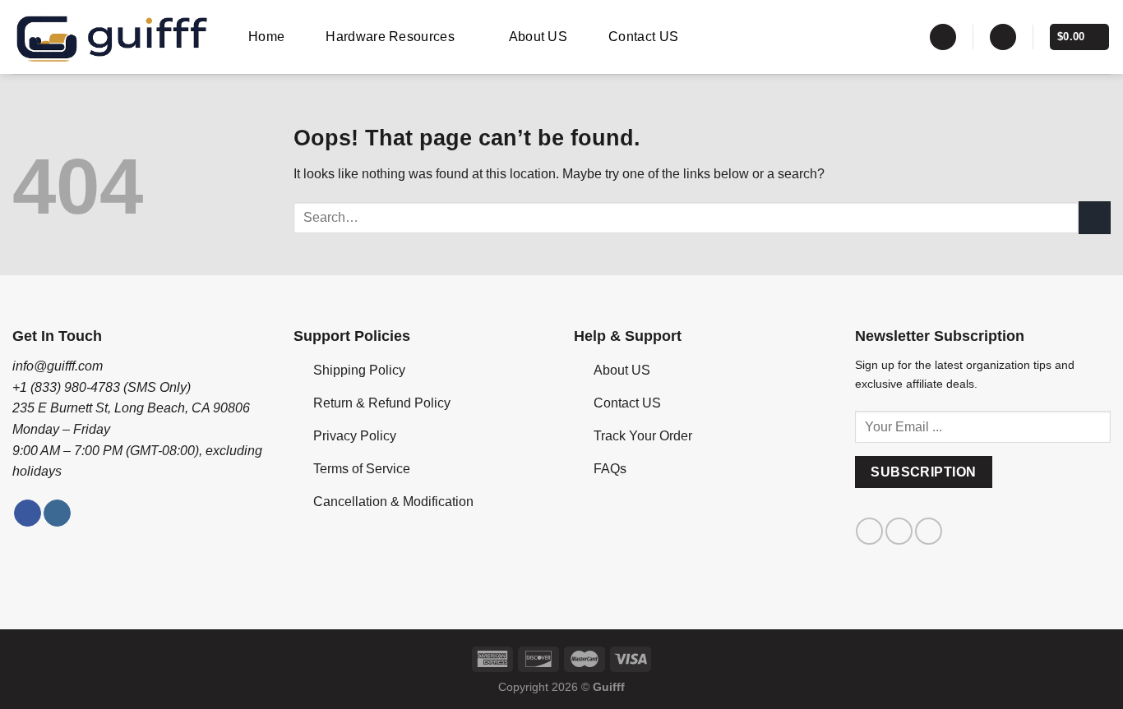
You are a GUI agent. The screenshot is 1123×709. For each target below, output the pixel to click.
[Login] (1003, 37)
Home (266, 37)
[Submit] (1095, 217)
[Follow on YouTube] (928, 531)
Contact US (643, 37)
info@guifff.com (57, 366)
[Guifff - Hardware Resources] (112, 37)
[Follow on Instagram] (57, 513)
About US (538, 37)
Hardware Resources (390, 37)
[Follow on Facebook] (27, 513)
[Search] (943, 37)
